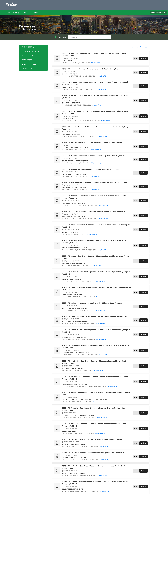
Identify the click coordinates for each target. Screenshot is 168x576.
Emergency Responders (32, 51)
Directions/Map (96, 63)
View (135, 58)
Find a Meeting (28, 47)
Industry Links (28, 68)
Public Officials (29, 56)
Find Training (61, 37)
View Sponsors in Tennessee (137, 47)
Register (143, 58)
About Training (13, 13)
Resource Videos (29, 64)
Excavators (27, 60)
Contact (36, 13)
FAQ (25, 13)
